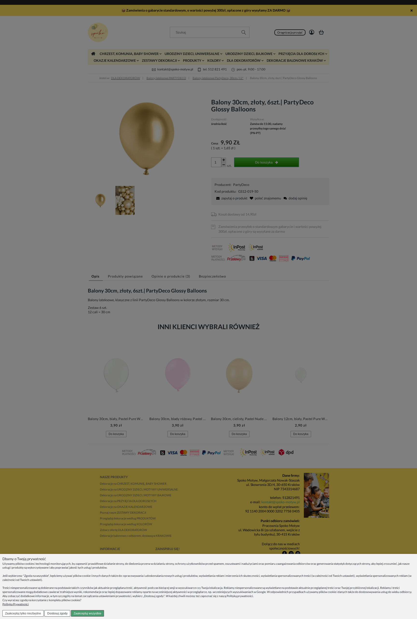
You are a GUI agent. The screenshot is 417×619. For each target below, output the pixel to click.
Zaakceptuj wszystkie (87, 613)
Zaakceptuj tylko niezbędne (23, 613)
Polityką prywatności (240, 596)
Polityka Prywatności (15, 604)
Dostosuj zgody (57, 613)
